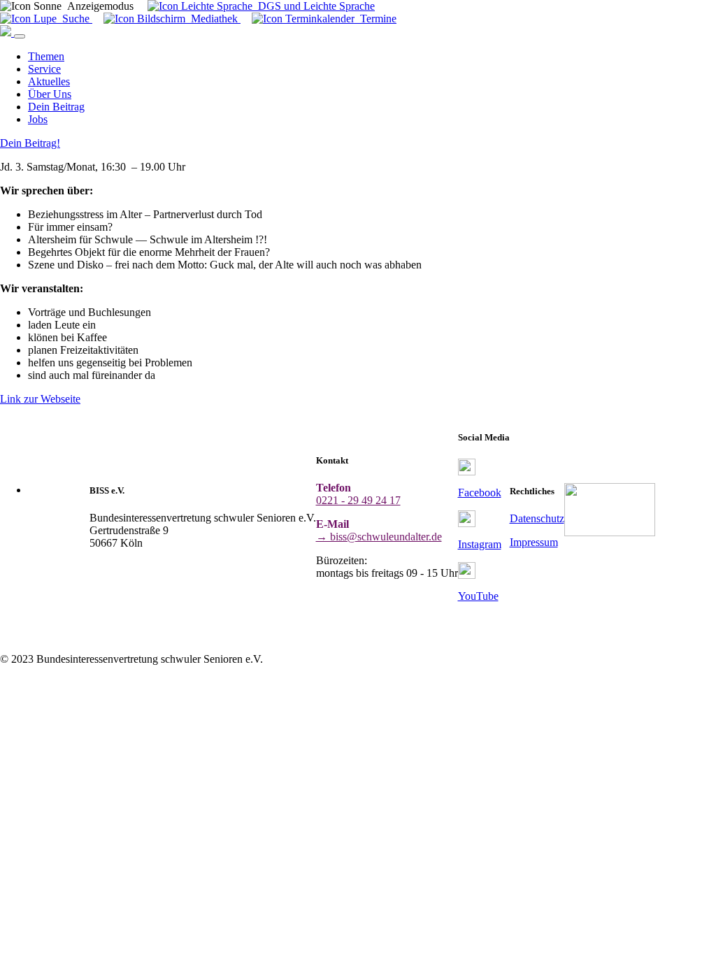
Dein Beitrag (56, 107)
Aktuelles (49, 81)
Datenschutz (537, 518)
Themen (46, 56)
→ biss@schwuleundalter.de (379, 537)
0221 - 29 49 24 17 (358, 500)
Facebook (479, 492)
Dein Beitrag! (30, 143)
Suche (74, 18)
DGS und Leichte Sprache (313, 6)
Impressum (534, 542)
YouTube (478, 596)
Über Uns (49, 94)
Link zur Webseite (40, 399)
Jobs (38, 119)
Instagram (479, 544)
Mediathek (213, 18)
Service (44, 69)
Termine (375, 18)
